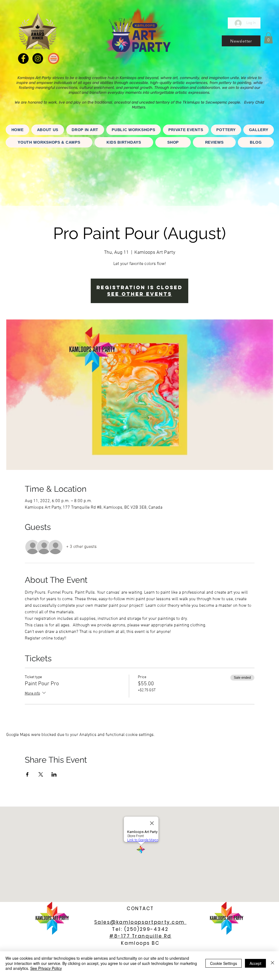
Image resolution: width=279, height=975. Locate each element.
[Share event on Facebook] (27, 774)
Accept (255, 963)
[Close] (272, 963)
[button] (241, 40)
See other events (139, 294)
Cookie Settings (223, 963)
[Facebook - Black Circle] (23, 58)
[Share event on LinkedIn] (54, 774)
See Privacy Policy (46, 968)
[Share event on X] (40, 774)
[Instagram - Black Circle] (37, 58)
